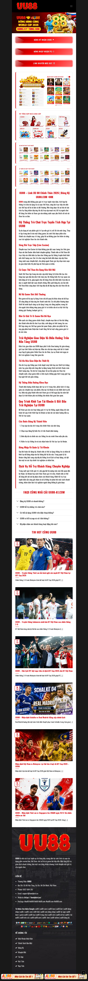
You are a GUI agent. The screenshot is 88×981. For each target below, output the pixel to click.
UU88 (21, 201)
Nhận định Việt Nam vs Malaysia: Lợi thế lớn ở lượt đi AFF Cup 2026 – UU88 (42, 765)
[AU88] (22, 976)
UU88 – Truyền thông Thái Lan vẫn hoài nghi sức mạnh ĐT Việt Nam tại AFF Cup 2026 (42, 574)
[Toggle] (17, 501)
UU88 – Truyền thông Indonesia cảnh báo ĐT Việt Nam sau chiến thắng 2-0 (43, 623)
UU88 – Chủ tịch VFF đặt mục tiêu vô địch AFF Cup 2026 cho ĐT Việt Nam (44, 671)
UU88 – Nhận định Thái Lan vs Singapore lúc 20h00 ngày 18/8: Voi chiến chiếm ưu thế (43, 814)
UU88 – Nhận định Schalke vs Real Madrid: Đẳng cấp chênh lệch (40, 717)
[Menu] (71, 6)
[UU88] (26, 6)
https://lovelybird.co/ (32, 897)
